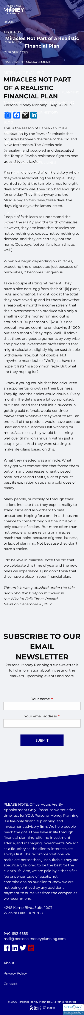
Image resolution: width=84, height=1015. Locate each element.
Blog (8, 122)
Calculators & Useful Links (29, 162)
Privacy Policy (15, 973)
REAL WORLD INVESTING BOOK (30, 153)
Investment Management (27, 62)
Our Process (15, 112)
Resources (13, 132)
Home (8, 22)
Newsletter (14, 142)
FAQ (76, 172)
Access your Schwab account (32, 223)
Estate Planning (63, 92)
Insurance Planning (55, 102)
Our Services (15, 52)
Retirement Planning (23, 72)
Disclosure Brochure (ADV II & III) (34, 172)
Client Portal (16, 243)
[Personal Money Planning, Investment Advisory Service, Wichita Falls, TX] (14, 923)
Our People (14, 42)
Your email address (52, 716)
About (9, 963)
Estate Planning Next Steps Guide (35, 193)
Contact (11, 202)
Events (9, 233)
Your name (56, 699)
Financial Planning (22, 82)
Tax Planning (16, 102)
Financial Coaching (22, 92)
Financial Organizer (23, 183)
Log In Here (14, 213)
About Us (12, 32)
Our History (46, 112)
